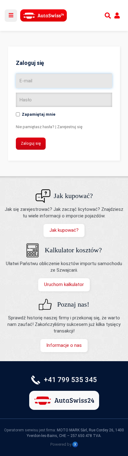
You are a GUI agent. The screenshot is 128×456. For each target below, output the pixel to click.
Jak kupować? (64, 230)
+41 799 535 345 (70, 380)
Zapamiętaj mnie (38, 114)
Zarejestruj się (69, 126)
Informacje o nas (64, 345)
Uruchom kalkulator (64, 284)
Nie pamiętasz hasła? (35, 126)
